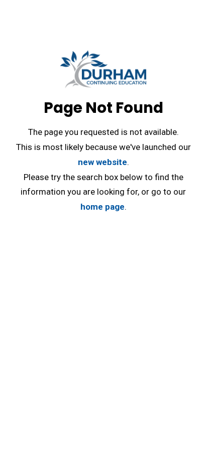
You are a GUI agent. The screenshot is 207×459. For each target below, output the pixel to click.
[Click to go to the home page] (103, 73)
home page (102, 207)
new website (102, 162)
